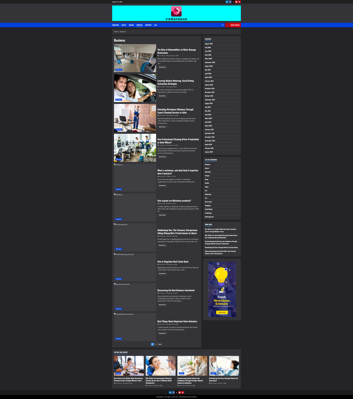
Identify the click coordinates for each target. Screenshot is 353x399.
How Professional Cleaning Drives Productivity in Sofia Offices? (135, 148)
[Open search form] (222, 25)
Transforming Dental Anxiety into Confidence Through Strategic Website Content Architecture (221, 242)
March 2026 (208, 58)
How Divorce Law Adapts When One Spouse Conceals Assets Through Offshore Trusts (220, 230)
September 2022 (210, 141)
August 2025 (209, 66)
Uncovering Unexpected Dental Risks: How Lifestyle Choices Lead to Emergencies (220, 252)
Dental (207, 168)
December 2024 (209, 88)
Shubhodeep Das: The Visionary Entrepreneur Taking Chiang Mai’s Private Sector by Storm (135, 237)
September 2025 (210, 62)
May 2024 (208, 111)
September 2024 (210, 100)
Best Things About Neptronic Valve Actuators (135, 327)
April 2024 (208, 114)
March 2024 (208, 118)
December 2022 (209, 133)
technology (208, 213)
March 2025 (208, 77)
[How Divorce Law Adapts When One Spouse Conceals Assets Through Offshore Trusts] (129, 366)
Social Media (208, 209)
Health (124, 25)
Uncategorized (209, 217)
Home (206, 187)
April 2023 (208, 122)
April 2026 (208, 55)
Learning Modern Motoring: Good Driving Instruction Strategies (135, 88)
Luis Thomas (162, 55)
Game (206, 179)
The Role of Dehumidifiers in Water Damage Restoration (135, 58)
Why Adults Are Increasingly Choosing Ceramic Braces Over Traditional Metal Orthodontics (221, 236)
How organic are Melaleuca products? (135, 208)
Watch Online (235, 25)
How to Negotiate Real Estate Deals (135, 267)
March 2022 (208, 144)
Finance (131, 25)
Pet (206, 198)
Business (139, 25)
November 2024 (209, 92)
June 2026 (208, 51)
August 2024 (209, 103)
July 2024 (208, 107)
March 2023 (208, 126)
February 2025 (209, 81)
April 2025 (208, 73)
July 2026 (208, 47)
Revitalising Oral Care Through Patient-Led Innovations (221, 247)
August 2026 (209, 44)
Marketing (208, 194)
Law (155, 25)
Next (159, 344)
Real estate (208, 202)
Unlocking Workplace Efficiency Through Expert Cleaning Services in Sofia (135, 118)
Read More (163, 67)
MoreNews (183, 397)
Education (115, 25)
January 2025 (209, 85)
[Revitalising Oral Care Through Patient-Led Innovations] (224, 366)
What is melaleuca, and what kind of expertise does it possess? (135, 178)
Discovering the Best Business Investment (135, 297)
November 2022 (209, 137)
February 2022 (209, 148)
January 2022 (209, 152)
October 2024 (209, 96)
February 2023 (209, 129)
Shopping (148, 25)
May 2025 (208, 70)
